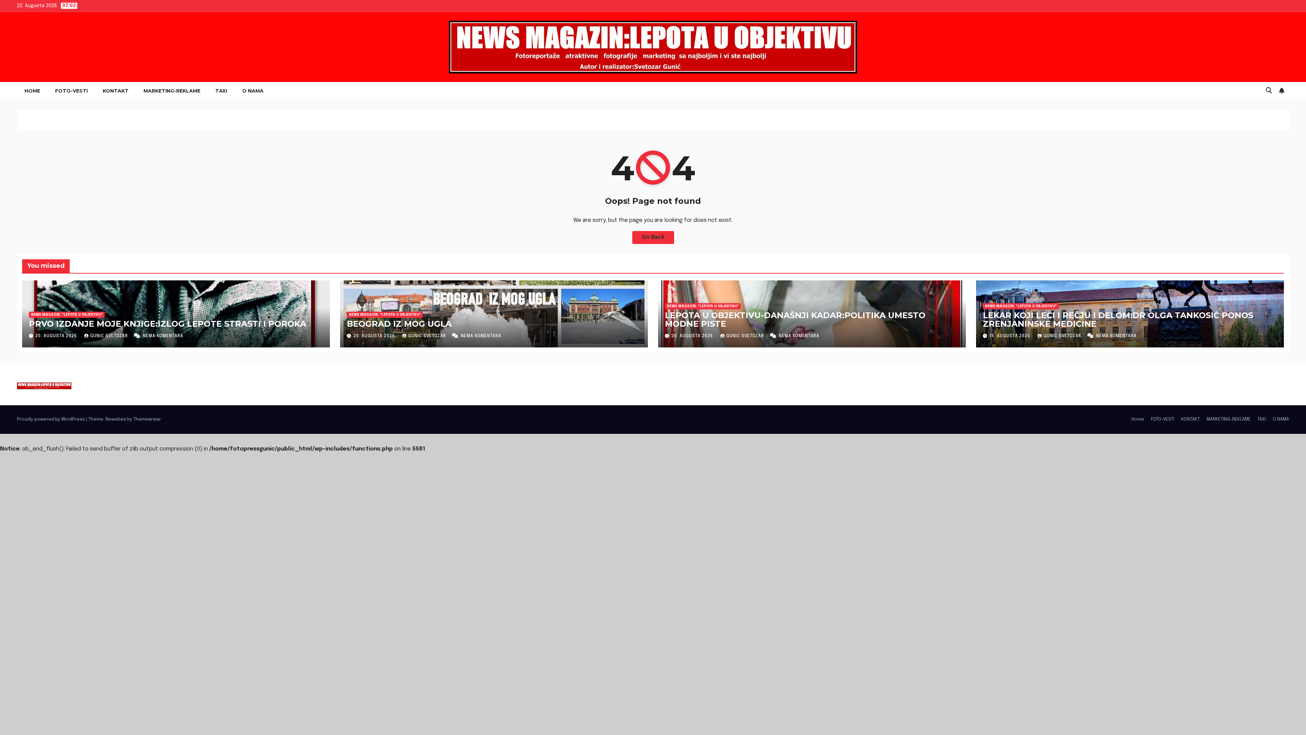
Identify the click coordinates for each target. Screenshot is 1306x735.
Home (32, 91)
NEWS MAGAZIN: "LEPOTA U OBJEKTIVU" (67, 314)
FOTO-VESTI (71, 91)
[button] (1269, 91)
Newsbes (115, 419)
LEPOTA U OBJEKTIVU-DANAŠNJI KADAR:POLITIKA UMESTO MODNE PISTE (795, 319)
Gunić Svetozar (109, 336)
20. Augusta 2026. (57, 336)
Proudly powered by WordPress (51, 419)
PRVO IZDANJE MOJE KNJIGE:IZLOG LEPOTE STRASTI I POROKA (167, 324)
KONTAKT (116, 91)
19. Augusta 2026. (1011, 336)
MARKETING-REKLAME (172, 91)
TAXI (221, 91)
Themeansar (147, 419)
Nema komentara (163, 336)
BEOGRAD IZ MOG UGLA (399, 324)
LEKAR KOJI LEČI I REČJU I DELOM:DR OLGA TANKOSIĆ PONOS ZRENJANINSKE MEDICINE (1118, 319)
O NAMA (253, 91)
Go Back (653, 237)
